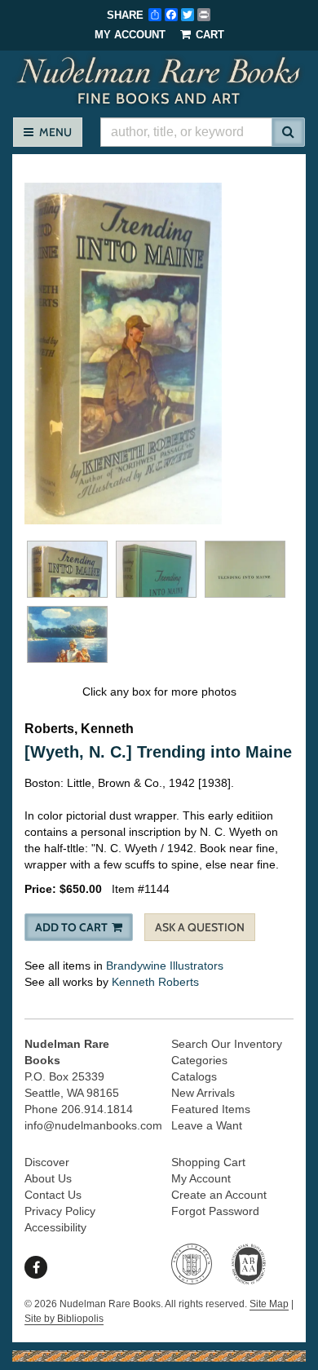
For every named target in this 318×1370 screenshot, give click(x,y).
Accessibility (55, 1227)
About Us (48, 1178)
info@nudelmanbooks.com (93, 1125)
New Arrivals (203, 1092)
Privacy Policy (59, 1211)
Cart (208, 35)
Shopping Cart (208, 1162)
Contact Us (53, 1194)
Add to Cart (71, 927)
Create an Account (219, 1194)
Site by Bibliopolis (64, 1318)
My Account (130, 35)
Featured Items (210, 1109)
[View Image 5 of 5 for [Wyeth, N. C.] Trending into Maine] (67, 634)
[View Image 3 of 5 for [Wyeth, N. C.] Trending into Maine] (156, 569)
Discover (46, 1162)
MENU (52, 131)
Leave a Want (206, 1125)
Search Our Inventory (226, 1043)
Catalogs (194, 1076)
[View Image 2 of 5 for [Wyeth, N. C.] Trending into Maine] (67, 569)
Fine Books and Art (161, 80)
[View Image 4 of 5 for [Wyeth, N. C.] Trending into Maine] (245, 569)
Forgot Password (215, 1211)
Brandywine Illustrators (164, 965)
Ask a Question (200, 927)
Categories (199, 1060)
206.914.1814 (97, 1109)
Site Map (269, 1304)
